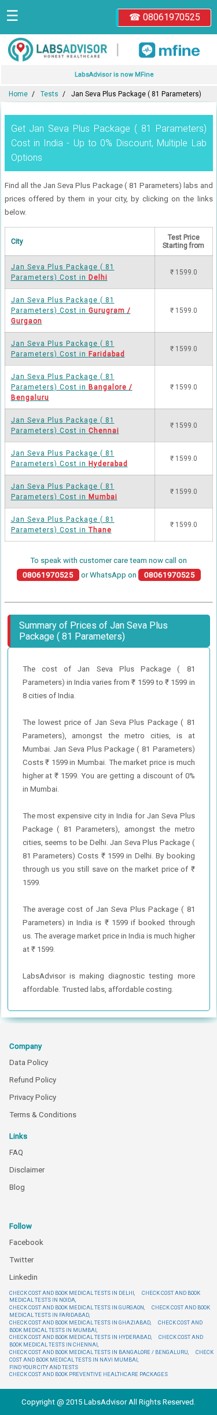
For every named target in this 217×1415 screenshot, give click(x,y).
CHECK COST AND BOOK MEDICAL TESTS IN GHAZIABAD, (80, 1322)
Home (18, 94)
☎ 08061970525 (164, 17)
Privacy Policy (32, 1097)
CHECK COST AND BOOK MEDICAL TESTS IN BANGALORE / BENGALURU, (99, 1352)
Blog (17, 1187)
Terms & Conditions (42, 1114)
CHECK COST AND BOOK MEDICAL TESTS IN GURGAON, (77, 1307)
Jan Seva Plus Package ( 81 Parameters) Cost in (71, 310)
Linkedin (23, 1277)
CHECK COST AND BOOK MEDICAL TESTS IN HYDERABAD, (80, 1337)
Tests (49, 94)
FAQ (16, 1152)
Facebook (26, 1242)
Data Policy (28, 1062)
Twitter (21, 1259)
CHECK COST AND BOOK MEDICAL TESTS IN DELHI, (72, 1293)
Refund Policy (32, 1079)
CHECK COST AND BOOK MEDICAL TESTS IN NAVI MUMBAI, (111, 1356)
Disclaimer (27, 1169)
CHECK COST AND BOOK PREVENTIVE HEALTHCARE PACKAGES (88, 1374)
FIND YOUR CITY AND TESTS (43, 1367)
